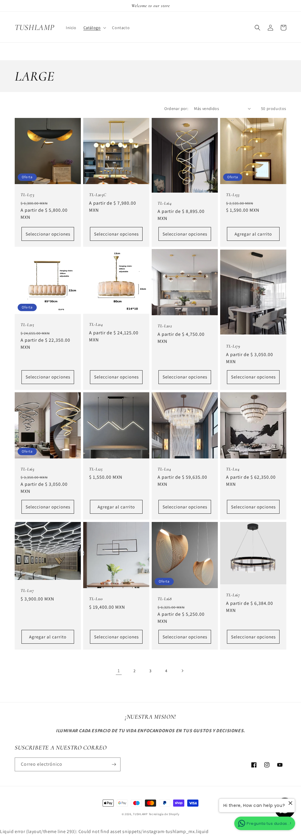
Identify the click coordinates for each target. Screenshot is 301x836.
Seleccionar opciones (48, 234)
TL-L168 (165, 598)
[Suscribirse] (113, 764)
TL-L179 (233, 346)
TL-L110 (96, 598)
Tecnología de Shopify (164, 814)
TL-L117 (27, 590)
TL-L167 (233, 595)
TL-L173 (27, 194)
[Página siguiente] (182, 670)
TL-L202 (165, 325)
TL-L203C (97, 194)
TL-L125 (96, 469)
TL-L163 (27, 469)
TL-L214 (96, 324)
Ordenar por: (176, 108)
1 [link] (119, 671)
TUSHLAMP (140, 814)
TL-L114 (164, 469)
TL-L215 (27, 324)
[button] (94, 27)
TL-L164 (165, 203)
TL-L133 (233, 194)
